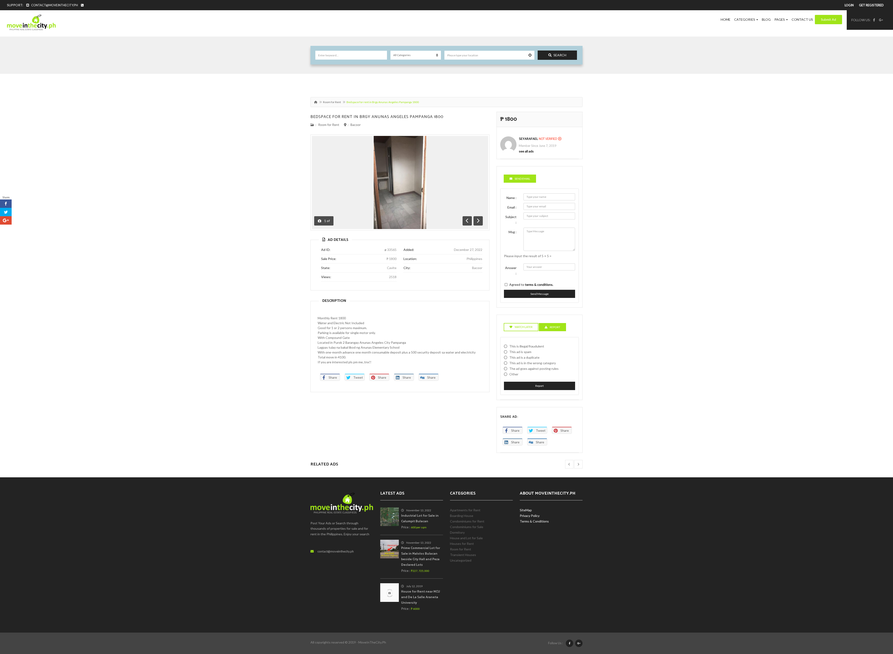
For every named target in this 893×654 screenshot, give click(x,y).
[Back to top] (878, 625)
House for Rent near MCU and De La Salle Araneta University (420, 597)
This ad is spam (520, 352)
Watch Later (524, 327)
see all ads (526, 151)
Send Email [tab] (522, 178)
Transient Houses (463, 555)
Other (513, 374)
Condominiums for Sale (466, 527)
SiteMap (526, 510)
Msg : (512, 232)
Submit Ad (828, 19)
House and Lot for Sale (466, 538)
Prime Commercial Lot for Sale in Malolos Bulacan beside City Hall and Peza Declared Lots (420, 557)
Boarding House (461, 516)
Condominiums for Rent (467, 521)
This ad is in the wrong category (532, 363)
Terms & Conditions (534, 521)
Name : (511, 198)
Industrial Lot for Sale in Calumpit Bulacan (420, 518)
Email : (511, 207)
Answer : (510, 270)
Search (559, 55)
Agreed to (531, 285)
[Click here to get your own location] (530, 55)
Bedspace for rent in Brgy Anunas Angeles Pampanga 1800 (376, 116)
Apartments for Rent (465, 510)
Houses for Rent (462, 544)
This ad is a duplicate (524, 357)
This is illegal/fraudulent (526, 346)
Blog (766, 19)
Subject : (510, 219)
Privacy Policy (530, 516)
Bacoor (355, 125)
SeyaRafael (528, 139)
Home (725, 19)
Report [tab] (555, 327)
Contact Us (802, 19)
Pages (780, 19)
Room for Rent (332, 102)
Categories (745, 19)
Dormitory (457, 532)
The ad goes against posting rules (534, 369)
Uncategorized (460, 560)
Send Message (539, 294)
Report (539, 386)
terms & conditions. (539, 285)
